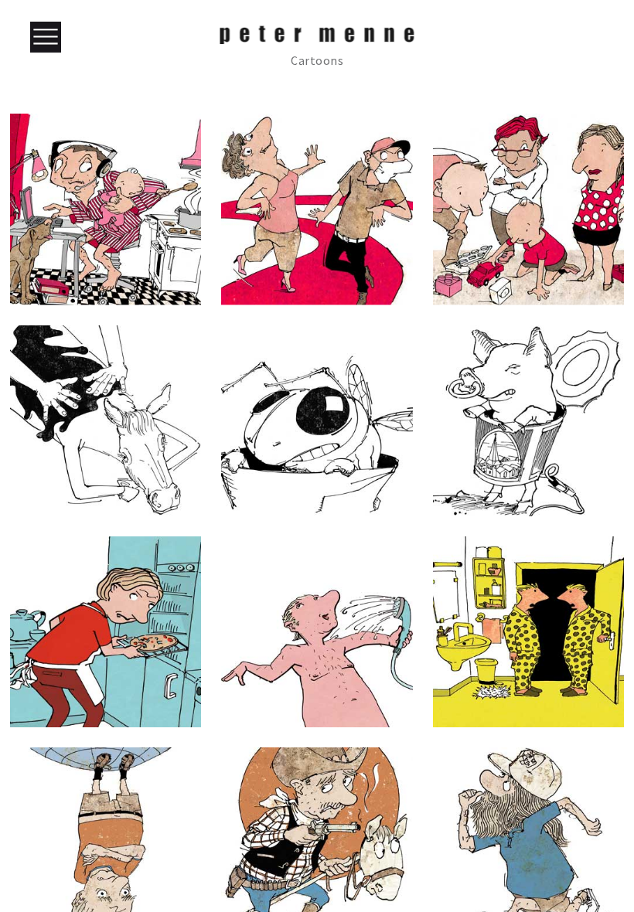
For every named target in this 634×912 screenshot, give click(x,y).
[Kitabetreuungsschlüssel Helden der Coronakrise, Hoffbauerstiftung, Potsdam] (528, 209)
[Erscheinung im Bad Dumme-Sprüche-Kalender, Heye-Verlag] (528, 631)
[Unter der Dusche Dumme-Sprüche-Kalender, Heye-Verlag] (316, 631)
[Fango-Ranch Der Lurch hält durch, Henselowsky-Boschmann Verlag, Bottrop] (105, 420)
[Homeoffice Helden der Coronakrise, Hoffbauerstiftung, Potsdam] (105, 209)
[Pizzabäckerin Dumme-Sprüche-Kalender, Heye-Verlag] (105, 631)
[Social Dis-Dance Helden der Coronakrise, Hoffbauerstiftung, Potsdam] (316, 209)
